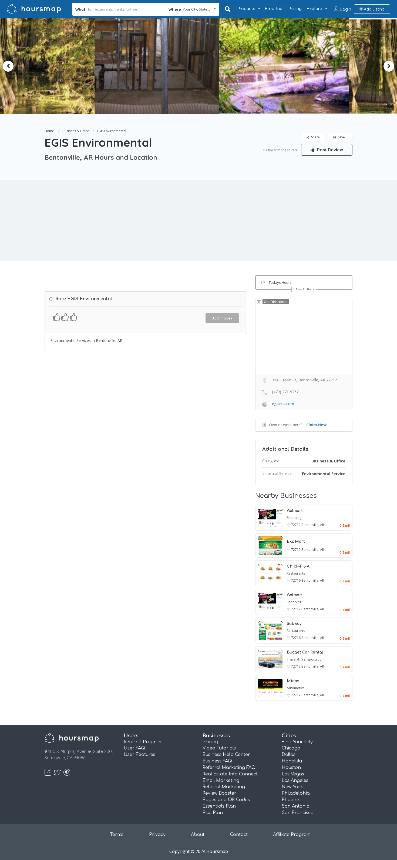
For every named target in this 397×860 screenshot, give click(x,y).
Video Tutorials (219, 748)
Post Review (329, 149)
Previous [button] (8, 66)
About (197, 834)
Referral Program (143, 741)
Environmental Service (323, 473)
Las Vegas (293, 774)
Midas (293, 681)
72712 (296, 524)
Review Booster (219, 793)
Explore (314, 8)
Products (246, 8)
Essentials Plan (219, 806)
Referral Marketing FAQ (229, 767)
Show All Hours (305, 289)
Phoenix (291, 799)
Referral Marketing (224, 786)
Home (49, 131)
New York (292, 786)
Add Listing (374, 9)
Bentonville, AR (312, 524)
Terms (116, 834)
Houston (291, 767)
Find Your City (297, 741)
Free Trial (274, 8)
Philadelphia (296, 793)
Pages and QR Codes (226, 799)
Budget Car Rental (305, 652)
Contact (239, 834)
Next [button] (389, 66)
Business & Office (75, 131)
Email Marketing (221, 780)
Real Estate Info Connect (230, 774)
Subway (294, 624)
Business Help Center (226, 754)
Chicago (291, 748)
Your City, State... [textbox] (196, 9)
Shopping (294, 517)
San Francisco (298, 812)
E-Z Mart (296, 541)
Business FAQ (217, 761)
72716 (296, 580)
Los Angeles (295, 780)
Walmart (295, 511)
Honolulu (292, 761)
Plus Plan (213, 812)
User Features (139, 754)
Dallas (288, 754)
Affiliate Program (292, 834)
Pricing (295, 8)
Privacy (157, 834)
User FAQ (134, 748)
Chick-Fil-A (298, 566)
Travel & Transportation (305, 659)
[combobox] (192, 9)
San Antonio (295, 806)
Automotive (296, 688)
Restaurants (296, 573)
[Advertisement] (198, 221)
